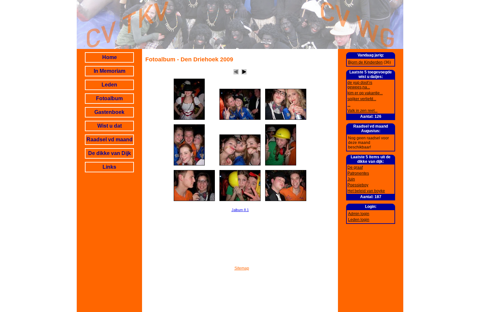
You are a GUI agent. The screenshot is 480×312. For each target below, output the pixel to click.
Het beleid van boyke (366, 191)
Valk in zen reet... (362, 110)
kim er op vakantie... (365, 93)
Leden (109, 84)
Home (109, 57)
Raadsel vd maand (110, 139)
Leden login (358, 219)
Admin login (358, 213)
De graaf (355, 167)
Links (109, 167)
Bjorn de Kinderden (365, 62)
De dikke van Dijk (109, 153)
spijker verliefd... (361, 99)
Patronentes (358, 173)
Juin (351, 179)
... (348, 104)
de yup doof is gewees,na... (359, 84)
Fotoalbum (109, 98)
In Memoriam (109, 71)
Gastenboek (109, 112)
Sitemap (241, 268)
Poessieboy (357, 185)
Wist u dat (109, 126)
